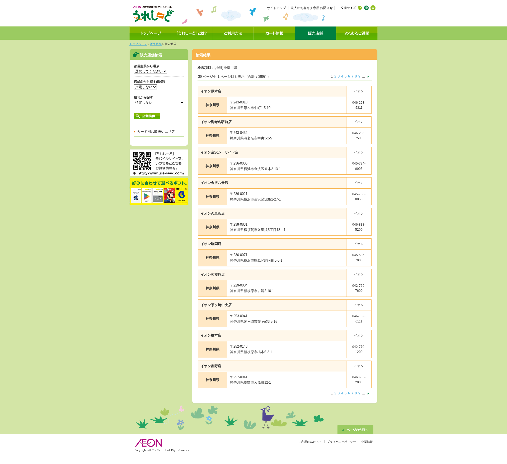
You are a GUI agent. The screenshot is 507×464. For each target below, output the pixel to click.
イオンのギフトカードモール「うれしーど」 (153, 13)
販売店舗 (156, 44)
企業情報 (367, 441)
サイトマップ (276, 8)
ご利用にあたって (310, 441)
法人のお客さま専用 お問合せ (312, 8)
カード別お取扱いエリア (156, 132)
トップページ (138, 44)
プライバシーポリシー (341, 441)
